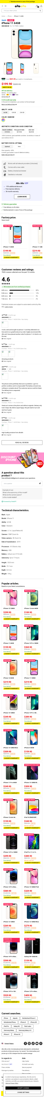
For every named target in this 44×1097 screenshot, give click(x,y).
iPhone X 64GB (29, 748)
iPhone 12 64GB (8, 678)
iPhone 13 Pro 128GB (31, 643)
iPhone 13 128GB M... (31, 782)
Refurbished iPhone (10, 1022)
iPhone (10, 16)
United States (9, 1044)
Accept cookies (23, 1088)
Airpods (15, 1018)
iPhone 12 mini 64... (9, 817)
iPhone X (6, 1034)
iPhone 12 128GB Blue (31, 922)
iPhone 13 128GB (9, 608)
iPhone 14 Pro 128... (10, 991)
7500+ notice (19, 26)
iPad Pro (6, 1026)
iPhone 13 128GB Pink (31, 887)
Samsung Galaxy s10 (25, 1030)
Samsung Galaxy (9, 1030)
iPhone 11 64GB (8, 247)
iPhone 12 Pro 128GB (10, 852)
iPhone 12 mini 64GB (31, 608)
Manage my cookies (8, 1070)
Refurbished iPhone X (28, 1018)
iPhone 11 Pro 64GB (10, 782)
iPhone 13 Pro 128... (30, 713)
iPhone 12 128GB (9, 922)
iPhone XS (17, 1034)
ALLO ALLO (7, 1064)
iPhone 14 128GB (9, 713)
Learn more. (9, 307)
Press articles (6, 1067)
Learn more (22, 197)
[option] (22, 44)
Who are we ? (6, 1061)
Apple (4, 20)
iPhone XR (34, 1022)
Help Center (25, 1061)
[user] (41, 6)
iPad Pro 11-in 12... (30, 852)
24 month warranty (28, 1064)
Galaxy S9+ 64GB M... (31, 956)
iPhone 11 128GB (29, 678)
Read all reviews (22, 442)
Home (3, 16)
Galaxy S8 (17, 1026)
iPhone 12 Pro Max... (31, 991)
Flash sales (27, 1026)
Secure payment (27, 1067)
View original (7, 338)
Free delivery (25, 1070)
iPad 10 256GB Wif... (30, 817)
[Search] (40, 10)
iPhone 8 (23, 1022)
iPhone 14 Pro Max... (10, 887)
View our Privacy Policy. (11, 1083)
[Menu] (5, 6)
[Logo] (21, 6)
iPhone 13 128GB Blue (10, 748)
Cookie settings (23, 1092)
